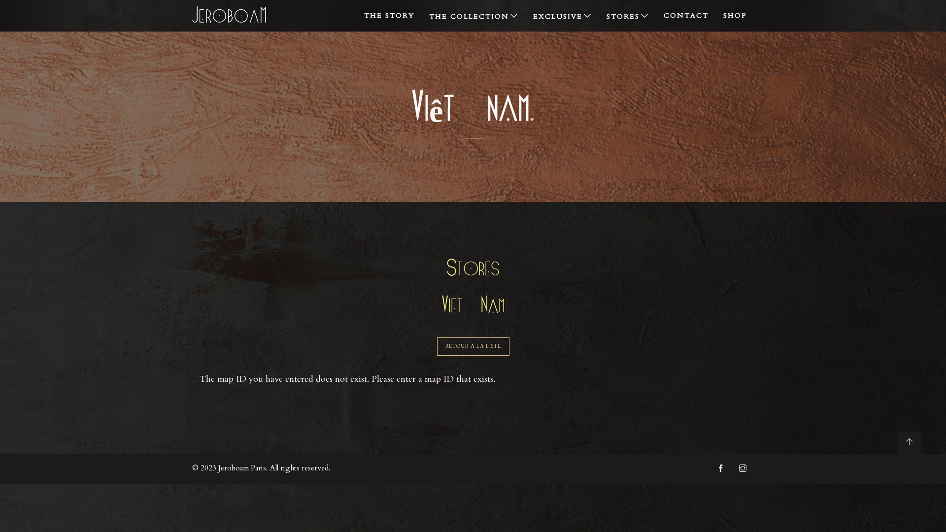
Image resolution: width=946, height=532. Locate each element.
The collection (469, 16)
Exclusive (557, 16)
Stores (623, 16)
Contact (686, 15)
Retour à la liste (473, 346)
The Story (389, 15)
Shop (734, 15)
